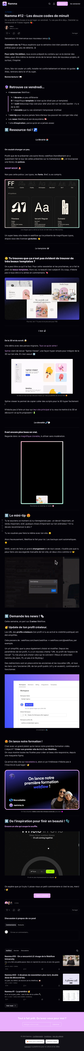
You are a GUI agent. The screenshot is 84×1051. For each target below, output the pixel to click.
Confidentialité (38, 1036)
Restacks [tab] (21, 925)
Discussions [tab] (25, 951)
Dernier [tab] (16, 951)
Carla (12, 26)
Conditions (47, 1036)
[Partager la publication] (54, 4)
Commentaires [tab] (11, 925)
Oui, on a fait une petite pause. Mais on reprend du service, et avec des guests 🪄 (32, 963)
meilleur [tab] (9, 951)
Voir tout (9, 1006)
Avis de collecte (58, 1036)
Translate (9, 12)
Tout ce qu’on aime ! (48, 346)
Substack (27, 1047)
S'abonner (62, 4)
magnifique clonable (30, 436)
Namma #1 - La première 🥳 (17, 991)
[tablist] (15, 925)
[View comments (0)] (14, 33)
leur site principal (41, 409)
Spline (7, 351)
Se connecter (75, 4)
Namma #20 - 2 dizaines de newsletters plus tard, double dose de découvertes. (31, 976)
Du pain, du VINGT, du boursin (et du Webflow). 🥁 (23, 980)
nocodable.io (31, 762)
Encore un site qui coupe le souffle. (21, 826)
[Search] (49, 4)
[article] (42, 962)
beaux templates (20, 269)
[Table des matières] (2, 525)
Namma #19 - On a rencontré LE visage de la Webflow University (30, 957)
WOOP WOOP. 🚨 (13, 168)
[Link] (1, 87)
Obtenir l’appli (52, 1041)
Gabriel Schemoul (26, 997)
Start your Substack (36, 1041)
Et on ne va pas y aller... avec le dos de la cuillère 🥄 (23, 994)
